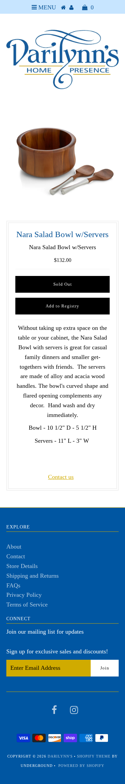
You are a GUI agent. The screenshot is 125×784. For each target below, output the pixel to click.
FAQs (13, 585)
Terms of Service (27, 604)
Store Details (22, 566)
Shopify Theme (94, 756)
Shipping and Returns (32, 575)
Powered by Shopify (81, 766)
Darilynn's (60, 756)
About (13, 546)
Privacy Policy (24, 594)
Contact (15, 556)
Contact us (61, 477)
